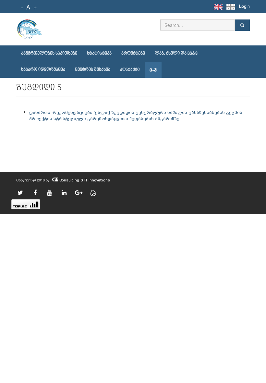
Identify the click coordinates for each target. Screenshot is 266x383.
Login (244, 6)
